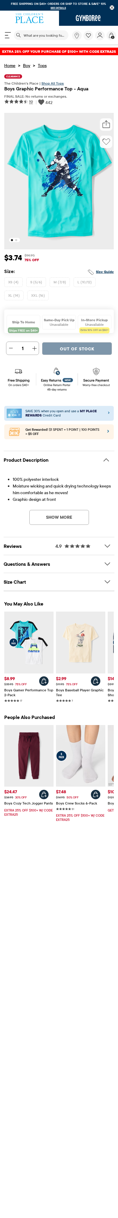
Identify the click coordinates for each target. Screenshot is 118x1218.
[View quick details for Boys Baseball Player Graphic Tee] (95, 681)
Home (9, 65)
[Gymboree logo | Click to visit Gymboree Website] (88, 18)
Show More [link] (59, 517)
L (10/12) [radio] (84, 282)
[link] (77, 35)
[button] (88, 35)
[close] (112, 7)
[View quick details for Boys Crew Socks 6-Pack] (95, 794)
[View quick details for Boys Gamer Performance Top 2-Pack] (44, 681)
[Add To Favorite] (106, 142)
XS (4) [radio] (13, 282)
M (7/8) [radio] (60, 282)
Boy (26, 65)
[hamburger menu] (8, 35)
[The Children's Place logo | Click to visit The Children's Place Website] (29, 18)
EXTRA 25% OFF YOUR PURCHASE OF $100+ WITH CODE (59, 51)
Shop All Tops (52, 83)
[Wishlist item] (89, 39)
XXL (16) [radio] (38, 295)
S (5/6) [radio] (36, 282)
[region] (59, 5)
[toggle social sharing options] (106, 124)
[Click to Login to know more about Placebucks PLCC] (108, 433)
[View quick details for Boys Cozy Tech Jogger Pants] (44, 794)
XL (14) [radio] (14, 295)
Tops (42, 65)
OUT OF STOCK (77, 349)
